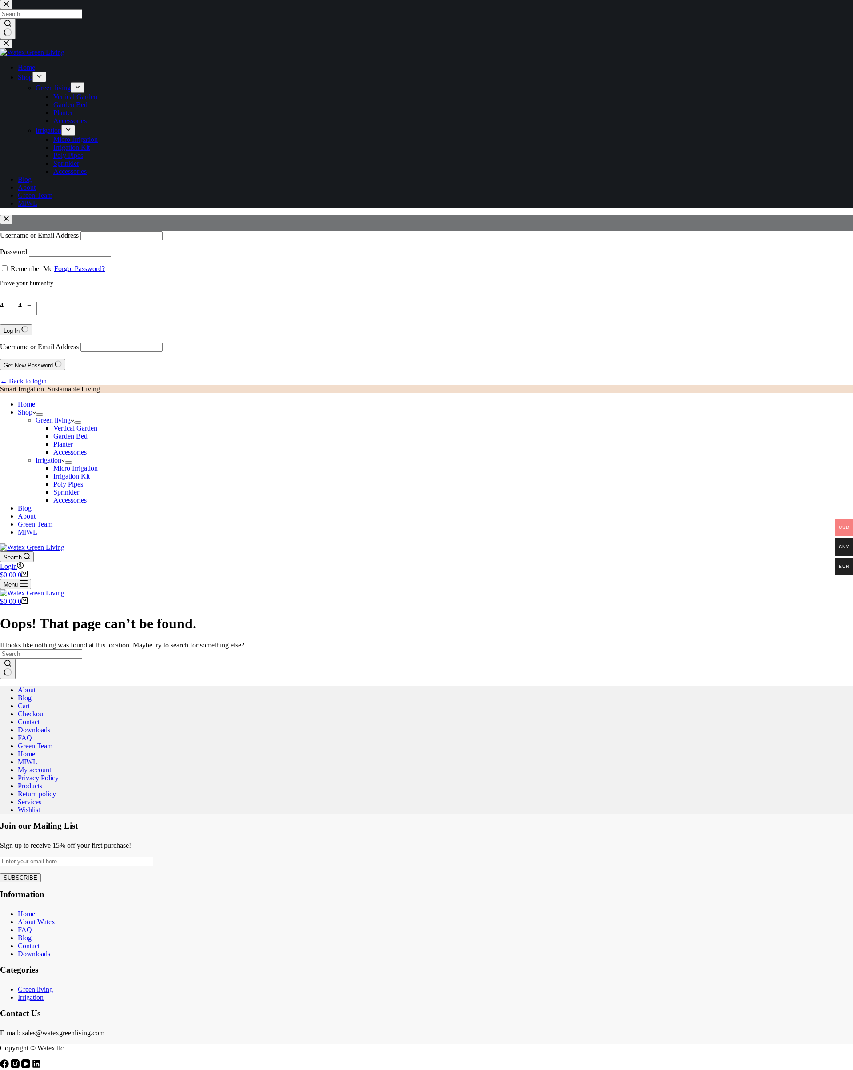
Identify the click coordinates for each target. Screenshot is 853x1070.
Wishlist (29, 810)
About (27, 516)
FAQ (25, 738)
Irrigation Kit (71, 476)
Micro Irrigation (75, 468)
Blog (25, 508)
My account (34, 770)
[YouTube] (26, 1066)
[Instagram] (16, 1066)
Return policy (37, 794)
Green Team (35, 524)
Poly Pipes (68, 484)
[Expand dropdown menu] (39, 414)
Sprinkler (66, 492)
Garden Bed (70, 436)
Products (30, 786)
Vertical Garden (75, 428)
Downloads (34, 730)
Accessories (70, 452)
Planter (63, 444)
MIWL (27, 532)
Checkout (31, 714)
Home (26, 404)
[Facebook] (5, 1066)
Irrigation (48, 460)
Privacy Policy (38, 778)
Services (29, 802)
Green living (53, 420)
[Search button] (8, 669)
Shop (25, 412)
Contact (29, 722)
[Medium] (36, 1066)
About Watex (36, 922)
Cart (24, 706)
